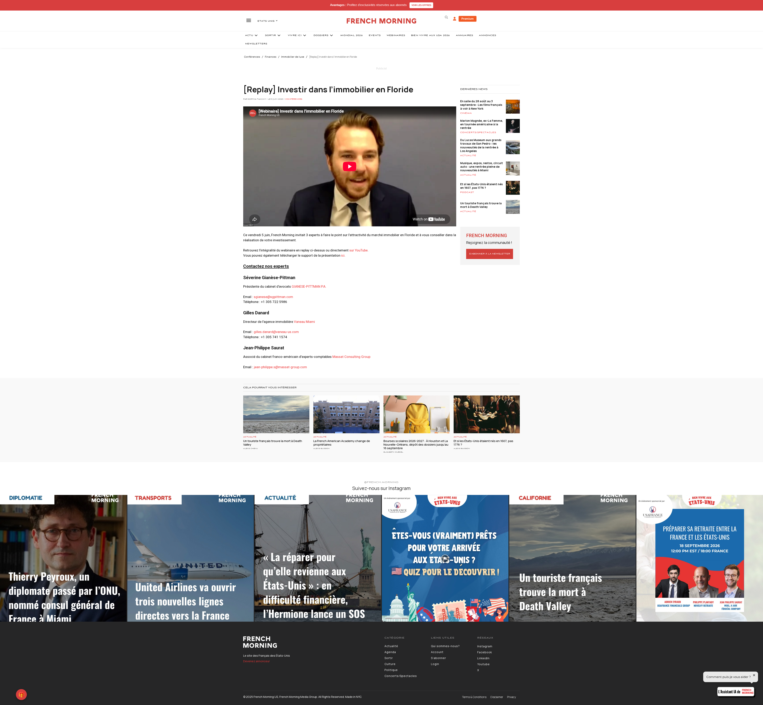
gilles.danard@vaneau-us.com (276, 332)
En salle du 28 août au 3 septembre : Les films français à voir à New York (481, 104)
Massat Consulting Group (351, 357)
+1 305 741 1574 (274, 337)
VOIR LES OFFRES (421, 5)
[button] (446, 17)
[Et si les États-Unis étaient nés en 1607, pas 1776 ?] (487, 414)
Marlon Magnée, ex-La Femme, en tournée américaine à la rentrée (481, 124)
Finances (270, 57)
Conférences (252, 57)
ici (343, 255)
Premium (467, 18)
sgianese (273, 297)
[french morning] (381, 21)
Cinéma (466, 113)
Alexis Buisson (321, 448)
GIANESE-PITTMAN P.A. (309, 286)
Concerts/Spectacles (478, 132)
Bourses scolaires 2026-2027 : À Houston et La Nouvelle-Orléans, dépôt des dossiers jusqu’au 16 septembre (415, 444)
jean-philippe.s (280, 367)
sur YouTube (358, 250)
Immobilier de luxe (292, 57)
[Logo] (311, 642)
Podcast (467, 192)
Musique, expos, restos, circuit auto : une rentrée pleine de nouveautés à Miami (481, 166)
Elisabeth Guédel (393, 452)
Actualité (468, 155)
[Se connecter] (454, 19)
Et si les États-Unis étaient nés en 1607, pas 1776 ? (481, 186)
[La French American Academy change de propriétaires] (346, 414)
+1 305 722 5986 (274, 302)
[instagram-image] (63, 558)
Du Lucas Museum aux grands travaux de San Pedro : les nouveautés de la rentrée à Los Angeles (480, 145)
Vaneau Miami (304, 322)
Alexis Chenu (250, 448)
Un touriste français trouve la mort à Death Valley (481, 205)
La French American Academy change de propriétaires (341, 443)
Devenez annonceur (256, 661)
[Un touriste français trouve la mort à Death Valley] (276, 414)
